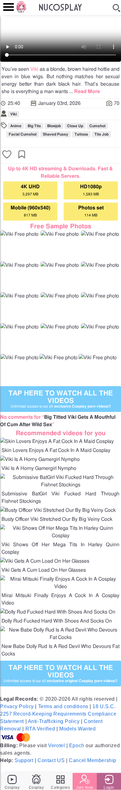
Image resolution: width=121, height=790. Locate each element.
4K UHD (30, 190)
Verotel (56, 745)
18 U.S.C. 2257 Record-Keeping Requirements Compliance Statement (58, 714)
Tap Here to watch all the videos (60, 399)
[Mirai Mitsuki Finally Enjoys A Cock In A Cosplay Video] (60, 586)
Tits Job (101, 134)
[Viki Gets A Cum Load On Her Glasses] (44, 561)
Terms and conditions (63, 706)
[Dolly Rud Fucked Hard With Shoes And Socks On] (57, 611)
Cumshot (97, 126)
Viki (34, 69)
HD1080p (91, 190)
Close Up (75, 126)
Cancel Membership (92, 760)
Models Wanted (77, 728)
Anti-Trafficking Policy (54, 721)
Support (24, 760)
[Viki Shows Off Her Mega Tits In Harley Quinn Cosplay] (60, 535)
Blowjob (54, 126)
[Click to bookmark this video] (22, 155)
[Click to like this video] (7, 155)
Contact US (51, 760)
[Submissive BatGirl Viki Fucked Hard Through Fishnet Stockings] (60, 484)
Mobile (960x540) (30, 211)
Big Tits (34, 126)
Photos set (91, 211)
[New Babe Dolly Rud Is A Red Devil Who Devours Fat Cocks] (60, 637)
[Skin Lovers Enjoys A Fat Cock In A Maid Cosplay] (57, 441)
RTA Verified (40, 728)
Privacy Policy (17, 706)
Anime (15, 126)
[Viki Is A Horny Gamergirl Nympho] (40, 459)
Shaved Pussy (55, 134)
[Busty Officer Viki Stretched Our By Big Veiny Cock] (58, 510)
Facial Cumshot (23, 134)
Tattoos (81, 134)
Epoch (76, 745)
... (84, 91)
